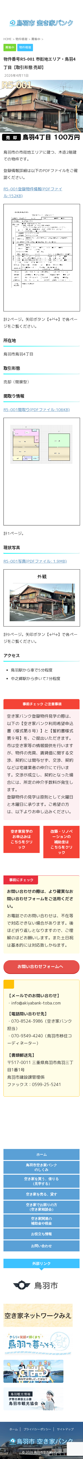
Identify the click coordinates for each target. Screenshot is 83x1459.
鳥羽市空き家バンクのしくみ (41, 1167)
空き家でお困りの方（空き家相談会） (41, 1207)
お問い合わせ (41, 1246)
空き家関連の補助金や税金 (41, 1220)
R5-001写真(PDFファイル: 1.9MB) (35, 561)
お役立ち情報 (41, 1234)
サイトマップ (65, 1429)
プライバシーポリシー (37, 1429)
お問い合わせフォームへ (40, 966)
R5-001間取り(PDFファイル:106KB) (36, 409)
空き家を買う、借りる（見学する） (41, 1181)
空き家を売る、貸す (41, 1194)
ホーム (41, 1154)
